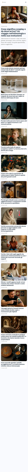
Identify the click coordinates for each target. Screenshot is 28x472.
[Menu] (25, 2)
